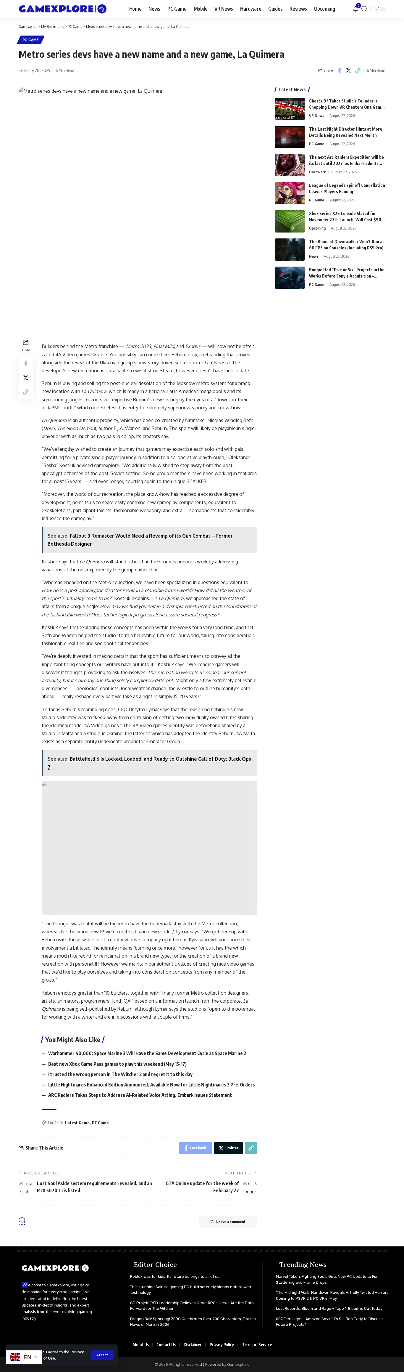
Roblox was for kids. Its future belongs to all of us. (175, 1276)
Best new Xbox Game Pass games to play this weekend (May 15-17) (117, 1064)
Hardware (317, 171)
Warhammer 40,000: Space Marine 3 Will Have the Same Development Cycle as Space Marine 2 (147, 1053)
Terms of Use (42, 1358)
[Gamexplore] (63, 9)
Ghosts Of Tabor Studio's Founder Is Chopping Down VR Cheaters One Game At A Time (346, 107)
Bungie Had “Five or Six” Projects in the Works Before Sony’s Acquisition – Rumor (346, 276)
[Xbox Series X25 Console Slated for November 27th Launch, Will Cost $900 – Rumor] (290, 221)
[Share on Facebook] (339, 70)
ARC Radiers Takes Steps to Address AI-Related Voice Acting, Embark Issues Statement (140, 1095)
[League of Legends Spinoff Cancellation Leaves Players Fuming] (290, 193)
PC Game (31, 39)
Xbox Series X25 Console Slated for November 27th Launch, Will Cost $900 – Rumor (346, 219)
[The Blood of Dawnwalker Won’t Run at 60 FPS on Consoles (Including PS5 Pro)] (290, 249)
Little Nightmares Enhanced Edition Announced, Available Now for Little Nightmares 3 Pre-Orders (151, 1085)
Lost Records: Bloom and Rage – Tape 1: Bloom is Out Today (329, 1308)
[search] (364, 9)
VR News (316, 115)
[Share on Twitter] (348, 70)
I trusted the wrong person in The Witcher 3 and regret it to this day (120, 1074)
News (314, 256)
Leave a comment (230, 1221)
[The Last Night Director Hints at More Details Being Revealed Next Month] (290, 137)
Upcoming (317, 228)
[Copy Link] (357, 70)
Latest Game (77, 1122)
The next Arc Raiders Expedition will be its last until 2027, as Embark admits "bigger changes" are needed (346, 163)
